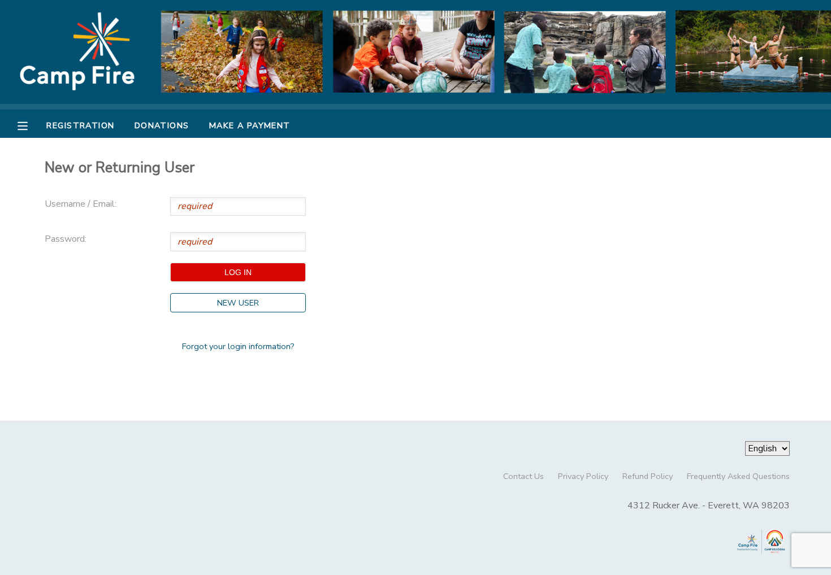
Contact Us (523, 476)
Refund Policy (647, 476)
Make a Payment (250, 125)
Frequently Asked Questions (738, 476)
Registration (80, 125)
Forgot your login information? (238, 346)
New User (238, 302)
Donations (162, 125)
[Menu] (31, 125)
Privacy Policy (583, 476)
